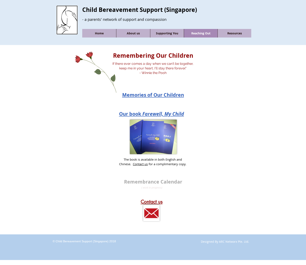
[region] (153, 86)
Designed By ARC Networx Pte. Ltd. (225, 242)
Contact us (140, 164)
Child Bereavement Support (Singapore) (139, 10)
